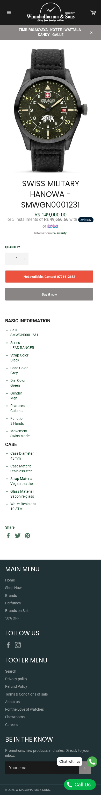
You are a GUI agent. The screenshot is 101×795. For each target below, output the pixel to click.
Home (10, 580)
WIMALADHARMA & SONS (33, 790)
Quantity (12, 247)
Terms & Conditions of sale (26, 694)
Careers (11, 725)
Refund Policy (16, 686)
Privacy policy (16, 679)
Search (10, 671)
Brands (11, 595)
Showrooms (15, 717)
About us (12, 702)
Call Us (82, 784)
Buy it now (49, 294)
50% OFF (12, 618)
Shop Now (13, 588)
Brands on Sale (17, 611)
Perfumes (13, 603)
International (43, 233)
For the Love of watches (24, 709)
